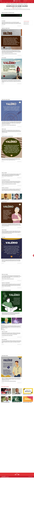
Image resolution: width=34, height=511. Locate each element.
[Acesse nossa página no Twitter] (15, 474)
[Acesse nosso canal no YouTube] (18, 474)
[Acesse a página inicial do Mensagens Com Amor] (17, 1)
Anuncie (31, 476)
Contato (29, 476)
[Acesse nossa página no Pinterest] (17, 474)
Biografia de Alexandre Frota (26, 24)
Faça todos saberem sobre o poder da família (7, 335)
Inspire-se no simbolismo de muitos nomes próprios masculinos (9, 53)
